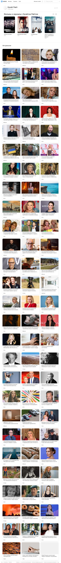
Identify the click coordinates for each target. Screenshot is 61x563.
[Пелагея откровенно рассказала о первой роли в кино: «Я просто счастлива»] (30, 437)
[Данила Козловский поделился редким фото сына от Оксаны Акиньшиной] (49, 361)
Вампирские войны (22, 34)
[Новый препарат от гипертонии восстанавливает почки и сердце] (30, 342)
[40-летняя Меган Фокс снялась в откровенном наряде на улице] (11, 172)
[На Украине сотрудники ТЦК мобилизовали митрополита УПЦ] (11, 153)
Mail (2, 562)
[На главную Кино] (5, 1)
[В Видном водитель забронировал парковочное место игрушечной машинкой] (30, 418)
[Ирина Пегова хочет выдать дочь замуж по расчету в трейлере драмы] (11, 323)
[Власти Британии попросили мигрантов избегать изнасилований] (11, 210)
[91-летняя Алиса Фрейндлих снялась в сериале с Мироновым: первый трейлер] (49, 172)
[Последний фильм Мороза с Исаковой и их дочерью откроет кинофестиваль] (49, 247)
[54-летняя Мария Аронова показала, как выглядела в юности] (49, 380)
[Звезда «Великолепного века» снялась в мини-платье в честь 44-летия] (49, 456)
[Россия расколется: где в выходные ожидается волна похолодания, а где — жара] (30, 285)
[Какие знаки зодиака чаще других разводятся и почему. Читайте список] (30, 551)
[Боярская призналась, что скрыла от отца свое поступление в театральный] (30, 115)
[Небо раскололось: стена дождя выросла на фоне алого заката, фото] (11, 513)
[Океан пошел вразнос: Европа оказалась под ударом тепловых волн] (49, 191)
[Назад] (53, 14)
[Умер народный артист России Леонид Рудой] (11, 58)
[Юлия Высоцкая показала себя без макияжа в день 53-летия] (49, 304)
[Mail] (2, 1)
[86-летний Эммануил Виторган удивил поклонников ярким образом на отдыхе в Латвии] (30, 247)
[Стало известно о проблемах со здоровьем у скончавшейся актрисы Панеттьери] (49, 58)
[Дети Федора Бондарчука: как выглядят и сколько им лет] (11, 266)
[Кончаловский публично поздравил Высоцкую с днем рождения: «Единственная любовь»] (11, 228)
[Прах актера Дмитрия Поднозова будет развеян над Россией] (30, 153)
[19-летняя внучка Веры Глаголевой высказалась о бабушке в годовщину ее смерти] (49, 228)
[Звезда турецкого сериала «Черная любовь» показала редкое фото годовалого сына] (49, 323)
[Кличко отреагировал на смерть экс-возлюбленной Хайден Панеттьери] (30, 380)
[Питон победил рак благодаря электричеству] (11, 551)
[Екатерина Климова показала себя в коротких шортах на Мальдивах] (11, 380)
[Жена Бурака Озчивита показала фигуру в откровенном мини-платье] (30, 191)
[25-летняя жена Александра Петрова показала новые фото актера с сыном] (11, 532)
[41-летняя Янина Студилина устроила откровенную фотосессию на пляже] (49, 153)
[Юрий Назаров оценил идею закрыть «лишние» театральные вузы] (49, 551)
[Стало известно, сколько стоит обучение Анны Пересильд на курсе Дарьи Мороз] (49, 513)
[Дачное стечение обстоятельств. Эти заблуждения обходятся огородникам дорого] (11, 475)
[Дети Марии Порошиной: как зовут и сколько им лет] (30, 172)
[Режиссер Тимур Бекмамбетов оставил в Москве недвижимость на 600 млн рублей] (49, 134)
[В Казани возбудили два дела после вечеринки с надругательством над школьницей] (11, 191)
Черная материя (8, 34)
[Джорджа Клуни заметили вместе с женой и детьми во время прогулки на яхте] (49, 418)
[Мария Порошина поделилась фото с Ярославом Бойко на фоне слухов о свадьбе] (49, 77)
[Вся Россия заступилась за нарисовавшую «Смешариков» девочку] (30, 399)
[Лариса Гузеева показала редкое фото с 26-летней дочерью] (30, 77)
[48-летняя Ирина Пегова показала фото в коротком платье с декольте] (49, 96)
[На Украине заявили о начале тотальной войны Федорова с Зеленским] (11, 247)
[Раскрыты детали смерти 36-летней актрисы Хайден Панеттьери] (30, 304)
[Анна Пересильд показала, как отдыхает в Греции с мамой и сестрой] (11, 399)
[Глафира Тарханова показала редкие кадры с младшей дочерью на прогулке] (49, 210)
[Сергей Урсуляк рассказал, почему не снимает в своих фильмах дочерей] (11, 437)
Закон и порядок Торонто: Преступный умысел (49, 35)
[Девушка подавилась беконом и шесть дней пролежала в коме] (49, 285)
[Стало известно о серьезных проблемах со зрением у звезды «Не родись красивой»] (30, 210)
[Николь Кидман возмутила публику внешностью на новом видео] (11, 304)
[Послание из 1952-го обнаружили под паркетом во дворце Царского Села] (30, 58)
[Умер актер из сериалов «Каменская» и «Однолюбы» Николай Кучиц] (30, 494)
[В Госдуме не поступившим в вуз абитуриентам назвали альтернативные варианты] (11, 456)
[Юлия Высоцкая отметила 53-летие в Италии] (49, 494)
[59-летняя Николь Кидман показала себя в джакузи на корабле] (49, 475)
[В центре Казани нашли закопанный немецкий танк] (30, 134)
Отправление (34, 34)
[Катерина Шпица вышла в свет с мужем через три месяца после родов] (49, 532)
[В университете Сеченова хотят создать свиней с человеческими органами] (30, 456)
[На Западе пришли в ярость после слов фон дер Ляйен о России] (11, 115)
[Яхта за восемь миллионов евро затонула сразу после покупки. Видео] (11, 77)
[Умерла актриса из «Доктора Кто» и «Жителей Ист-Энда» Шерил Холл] (11, 494)
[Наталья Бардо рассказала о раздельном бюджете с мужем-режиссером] (30, 228)
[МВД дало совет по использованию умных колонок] (11, 418)
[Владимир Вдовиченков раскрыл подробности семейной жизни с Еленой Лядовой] (11, 96)
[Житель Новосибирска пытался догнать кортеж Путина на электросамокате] (49, 266)
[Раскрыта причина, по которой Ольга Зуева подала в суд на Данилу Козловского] (11, 285)
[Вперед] (56, 14)
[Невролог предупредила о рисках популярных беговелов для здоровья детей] (30, 532)
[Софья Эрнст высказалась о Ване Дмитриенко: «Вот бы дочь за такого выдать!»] (11, 342)
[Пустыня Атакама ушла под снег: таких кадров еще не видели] (30, 361)
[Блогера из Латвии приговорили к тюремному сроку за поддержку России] (30, 323)
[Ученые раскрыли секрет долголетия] (49, 342)
